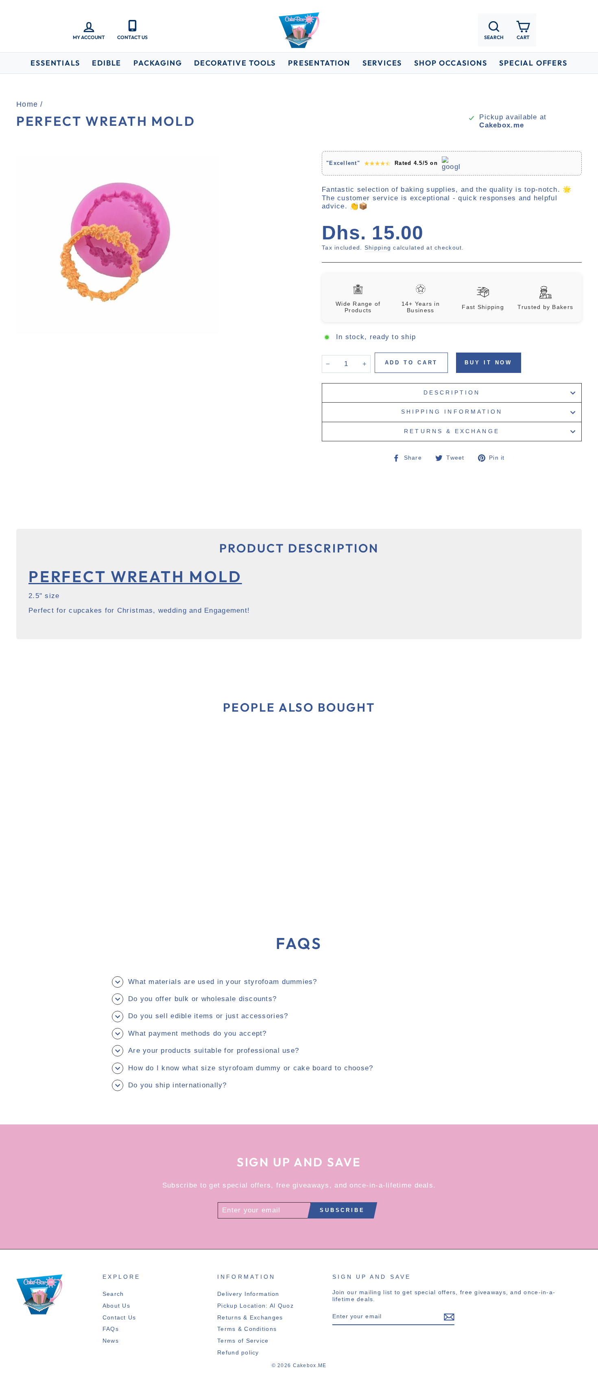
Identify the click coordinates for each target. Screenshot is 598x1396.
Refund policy (238, 1352)
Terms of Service (242, 1340)
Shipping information (452, 412)
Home (27, 104)
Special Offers (533, 63)
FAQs (111, 1329)
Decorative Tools (235, 63)
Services (382, 63)
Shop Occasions (450, 63)
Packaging (157, 63)
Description (451, 393)
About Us (116, 1305)
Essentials (55, 63)
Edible (106, 63)
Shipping (377, 247)
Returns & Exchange (451, 431)
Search (113, 1294)
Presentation (319, 63)
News (111, 1340)
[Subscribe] (449, 1317)
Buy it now (488, 362)
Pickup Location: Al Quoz (255, 1305)
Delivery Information (248, 1294)
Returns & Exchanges (250, 1317)
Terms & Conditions (247, 1329)
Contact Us (119, 1317)
